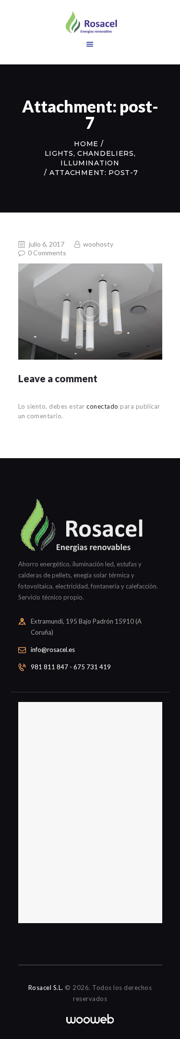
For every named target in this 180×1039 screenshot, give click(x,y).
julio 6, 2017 (46, 244)
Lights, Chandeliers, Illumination (90, 158)
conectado (102, 406)
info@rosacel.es (53, 649)
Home (86, 143)
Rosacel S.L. (45, 987)
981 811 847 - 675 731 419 (71, 667)
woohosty (97, 244)
